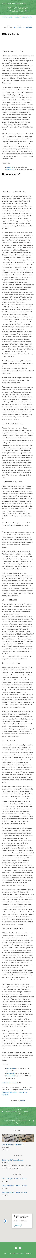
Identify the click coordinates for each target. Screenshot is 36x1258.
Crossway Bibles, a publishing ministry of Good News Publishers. (16, 1092)
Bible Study (17, 17)
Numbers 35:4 (10, 1076)
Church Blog (9, 17)
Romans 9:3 (9, 167)
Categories (19, 19)
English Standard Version (9, 1083)
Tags (25, 19)
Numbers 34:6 (10, 1073)
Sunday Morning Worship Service (12, 1160)
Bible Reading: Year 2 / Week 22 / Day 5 (14, 1192)
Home (3, 17)
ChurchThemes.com (27, 1253)
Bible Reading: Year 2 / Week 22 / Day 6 (14, 1185)
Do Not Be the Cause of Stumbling (12, 1144)
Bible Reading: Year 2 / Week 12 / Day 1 (17, 1122)
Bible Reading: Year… (27, 17)
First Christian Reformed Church (14, 3)
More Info (17, 1225)
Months (31, 19)
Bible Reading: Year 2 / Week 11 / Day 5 (19, 1112)
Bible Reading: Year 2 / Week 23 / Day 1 (14, 1179)
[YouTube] (20, 1248)
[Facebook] (16, 1248)
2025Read (22, 1100)
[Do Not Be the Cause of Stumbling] (18, 1141)
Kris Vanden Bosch (19, 27)
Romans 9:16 (10, 169)
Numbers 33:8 (10, 1068)
